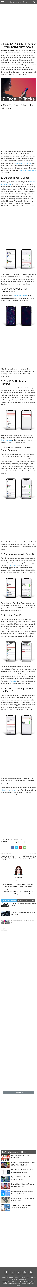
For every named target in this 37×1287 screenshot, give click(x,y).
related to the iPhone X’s (9, 790)
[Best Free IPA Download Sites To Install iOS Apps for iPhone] (5, 1157)
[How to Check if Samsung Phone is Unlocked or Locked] (5, 1186)
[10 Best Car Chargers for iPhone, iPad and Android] (5, 913)
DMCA (33, 1277)
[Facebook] (19, 881)
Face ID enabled (13, 565)
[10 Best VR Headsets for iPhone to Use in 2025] (5, 905)
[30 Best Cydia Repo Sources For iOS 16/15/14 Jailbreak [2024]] (5, 1207)
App (17, 842)
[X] (13, 1272)
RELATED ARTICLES (9, 900)
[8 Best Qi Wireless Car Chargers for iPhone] (5, 922)
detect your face (6, 440)
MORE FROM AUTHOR (26, 900)
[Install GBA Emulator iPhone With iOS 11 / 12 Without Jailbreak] (5, 1165)
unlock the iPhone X (20, 296)
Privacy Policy (13, 1277)
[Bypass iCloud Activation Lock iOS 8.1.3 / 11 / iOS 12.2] (5, 1193)
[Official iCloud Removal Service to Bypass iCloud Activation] (5, 1172)
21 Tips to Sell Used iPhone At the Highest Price (27, 857)
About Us (5, 1277)
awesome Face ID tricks (28, 170)
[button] (34, 2)
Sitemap (14, 1279)
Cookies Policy (25, 1277)
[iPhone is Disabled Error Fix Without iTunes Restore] (5, 1200)
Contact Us (22, 1279)
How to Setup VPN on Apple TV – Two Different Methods (9, 858)
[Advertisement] (18, 23)
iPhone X (11, 842)
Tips (27, 842)
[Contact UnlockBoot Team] (31, 1272)
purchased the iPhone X (23, 163)
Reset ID (13, 681)
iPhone (22, 842)
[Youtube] (25, 1272)
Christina (18, 877)
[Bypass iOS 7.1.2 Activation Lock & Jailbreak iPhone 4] (5, 1179)
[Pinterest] (19, 1272)
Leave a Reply (18, 1092)
